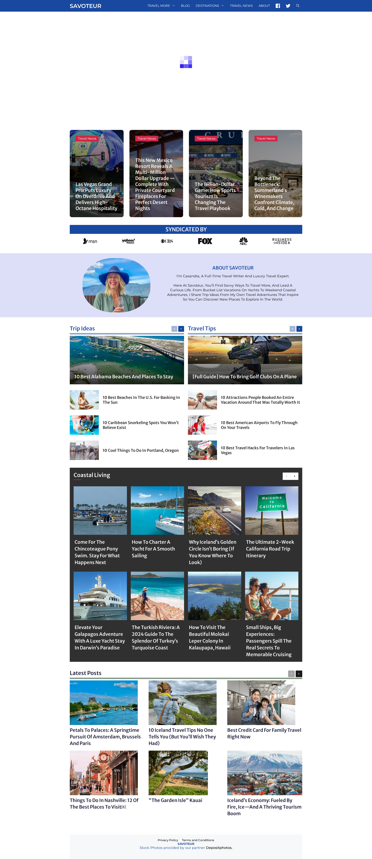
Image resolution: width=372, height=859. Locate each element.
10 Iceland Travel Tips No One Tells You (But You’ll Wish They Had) (182, 736)
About (264, 6)
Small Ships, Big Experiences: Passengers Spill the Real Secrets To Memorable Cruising (269, 641)
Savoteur (85, 6)
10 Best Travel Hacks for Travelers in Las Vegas (258, 450)
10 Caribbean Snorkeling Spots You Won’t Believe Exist (141, 425)
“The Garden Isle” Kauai (175, 800)
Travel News (241, 6)
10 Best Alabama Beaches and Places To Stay (123, 377)
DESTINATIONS (207, 6)
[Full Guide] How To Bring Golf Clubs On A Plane (245, 377)
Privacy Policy (168, 840)
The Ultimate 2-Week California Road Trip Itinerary (270, 549)
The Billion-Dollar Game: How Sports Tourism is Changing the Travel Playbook (215, 196)
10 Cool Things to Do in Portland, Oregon (141, 450)
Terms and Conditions (198, 840)
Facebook (278, 6)
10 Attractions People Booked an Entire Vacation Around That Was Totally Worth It (260, 400)
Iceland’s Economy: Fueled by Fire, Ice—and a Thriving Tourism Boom (264, 807)
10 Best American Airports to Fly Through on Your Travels (259, 425)
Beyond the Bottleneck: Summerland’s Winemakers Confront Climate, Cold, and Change (274, 193)
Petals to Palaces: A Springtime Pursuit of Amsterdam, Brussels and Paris (105, 736)
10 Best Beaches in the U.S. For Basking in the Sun (141, 400)
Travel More (158, 6)
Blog (185, 6)
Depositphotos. (219, 848)
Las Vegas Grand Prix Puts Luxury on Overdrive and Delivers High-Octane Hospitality (96, 196)
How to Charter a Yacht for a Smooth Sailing (153, 549)
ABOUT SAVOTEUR (233, 268)
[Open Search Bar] (297, 6)
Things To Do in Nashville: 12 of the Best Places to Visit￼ (104, 803)
